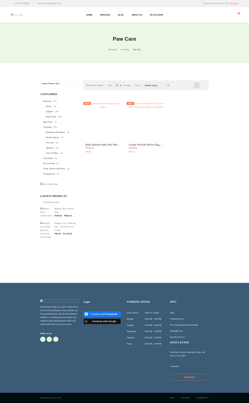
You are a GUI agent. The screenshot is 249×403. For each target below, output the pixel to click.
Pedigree (49, 111)
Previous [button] (71, 196)
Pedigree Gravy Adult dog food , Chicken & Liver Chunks (65, 226)
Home (89, 15)
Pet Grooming (49, 163)
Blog (121, 15)
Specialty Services (177, 337)
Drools (48, 106)
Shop (172, 313)
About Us (137, 15)
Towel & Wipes (52, 153)
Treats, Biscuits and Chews (54, 169)
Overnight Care (176, 331)
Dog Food (47, 101)
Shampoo (49, 148)
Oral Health (48, 158)
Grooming (47, 127)
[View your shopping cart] (237, 15)
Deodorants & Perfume (55, 132)
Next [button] (74, 196)
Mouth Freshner (52, 137)
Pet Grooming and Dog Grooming (184, 325)
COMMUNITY (202, 398)
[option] (58, 221)
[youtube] (55, 339)
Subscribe (189, 377)
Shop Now (234, 3)
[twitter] (49, 339)
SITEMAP (185, 398)
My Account (156, 15)
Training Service (177, 319)
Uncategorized (49, 174)
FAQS (172, 398)
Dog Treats (47, 122)
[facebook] (42, 339)
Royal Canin (51, 117)
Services (105, 15)
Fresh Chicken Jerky (51, 202)
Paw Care (50, 143)
